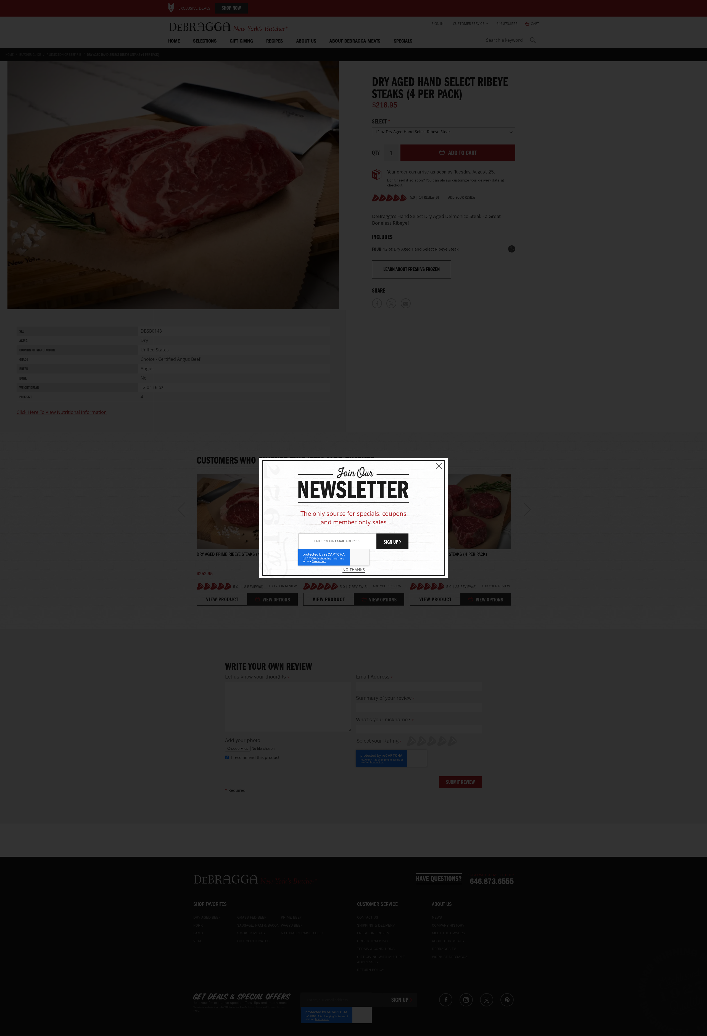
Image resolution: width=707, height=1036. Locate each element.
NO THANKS (353, 569)
